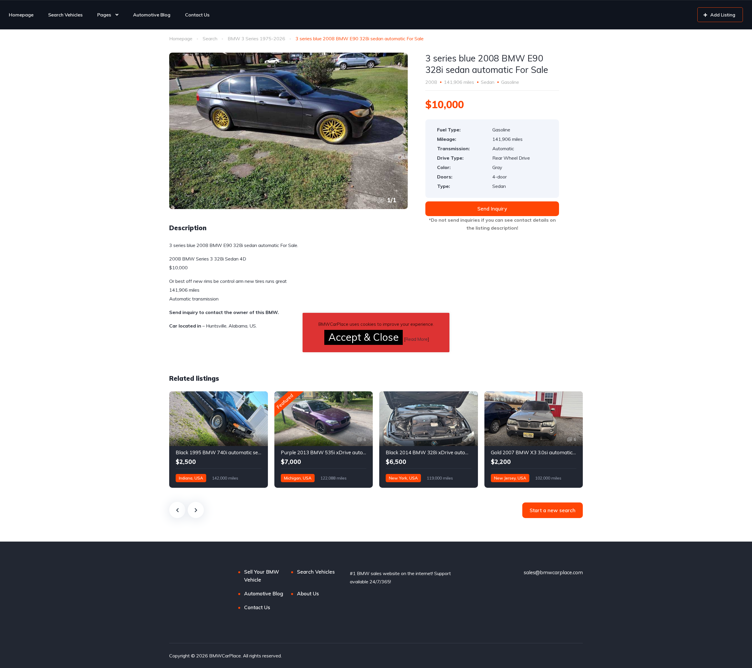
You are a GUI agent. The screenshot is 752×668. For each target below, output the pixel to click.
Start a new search (552, 510)
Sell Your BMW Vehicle (261, 576)
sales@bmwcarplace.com (553, 572)
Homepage (21, 15)
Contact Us (197, 15)
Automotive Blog (151, 15)
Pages (104, 15)
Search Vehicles (65, 15)
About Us (308, 593)
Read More (416, 339)
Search (210, 38)
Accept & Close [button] (363, 337)
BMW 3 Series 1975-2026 (256, 38)
